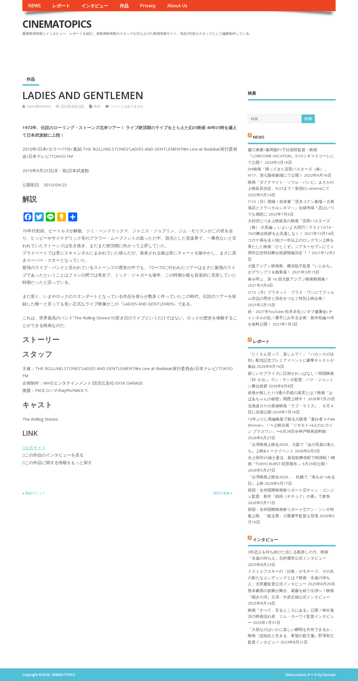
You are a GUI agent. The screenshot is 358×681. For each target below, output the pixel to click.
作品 (124, 6)
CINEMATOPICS (56, 24)
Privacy (148, 6)
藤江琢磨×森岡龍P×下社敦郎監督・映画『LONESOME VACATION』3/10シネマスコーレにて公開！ (291, 156)
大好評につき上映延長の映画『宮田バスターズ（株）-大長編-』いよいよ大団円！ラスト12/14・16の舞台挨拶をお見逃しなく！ (291, 227)
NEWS (34, 6)
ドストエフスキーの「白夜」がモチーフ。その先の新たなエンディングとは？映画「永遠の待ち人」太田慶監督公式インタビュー (291, 577)
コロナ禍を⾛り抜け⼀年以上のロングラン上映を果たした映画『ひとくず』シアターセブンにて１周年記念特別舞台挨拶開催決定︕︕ (291, 246)
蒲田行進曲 (221, 493)
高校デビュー (35, 493)
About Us (177, 6)
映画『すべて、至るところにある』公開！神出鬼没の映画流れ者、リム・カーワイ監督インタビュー (291, 616)
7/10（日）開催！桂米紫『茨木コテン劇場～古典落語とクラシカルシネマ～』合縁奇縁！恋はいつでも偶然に (291, 208)
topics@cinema (39, 106)
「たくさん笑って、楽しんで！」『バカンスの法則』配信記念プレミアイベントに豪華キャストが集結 (291, 360)
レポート (61, 6)
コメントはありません (127, 106)
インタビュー (94, 6)
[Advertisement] (229, 52)
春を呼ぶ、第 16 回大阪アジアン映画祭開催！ (288, 279)
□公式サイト (34, 447)
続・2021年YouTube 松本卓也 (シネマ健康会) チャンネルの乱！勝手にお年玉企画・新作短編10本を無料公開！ (291, 318)
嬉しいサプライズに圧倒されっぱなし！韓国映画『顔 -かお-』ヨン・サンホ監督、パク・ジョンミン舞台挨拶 (291, 380)
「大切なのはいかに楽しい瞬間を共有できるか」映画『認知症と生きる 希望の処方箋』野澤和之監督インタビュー (291, 636)
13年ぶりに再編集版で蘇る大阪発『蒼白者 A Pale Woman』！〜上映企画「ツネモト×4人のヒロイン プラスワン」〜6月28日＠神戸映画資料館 (291, 425)
